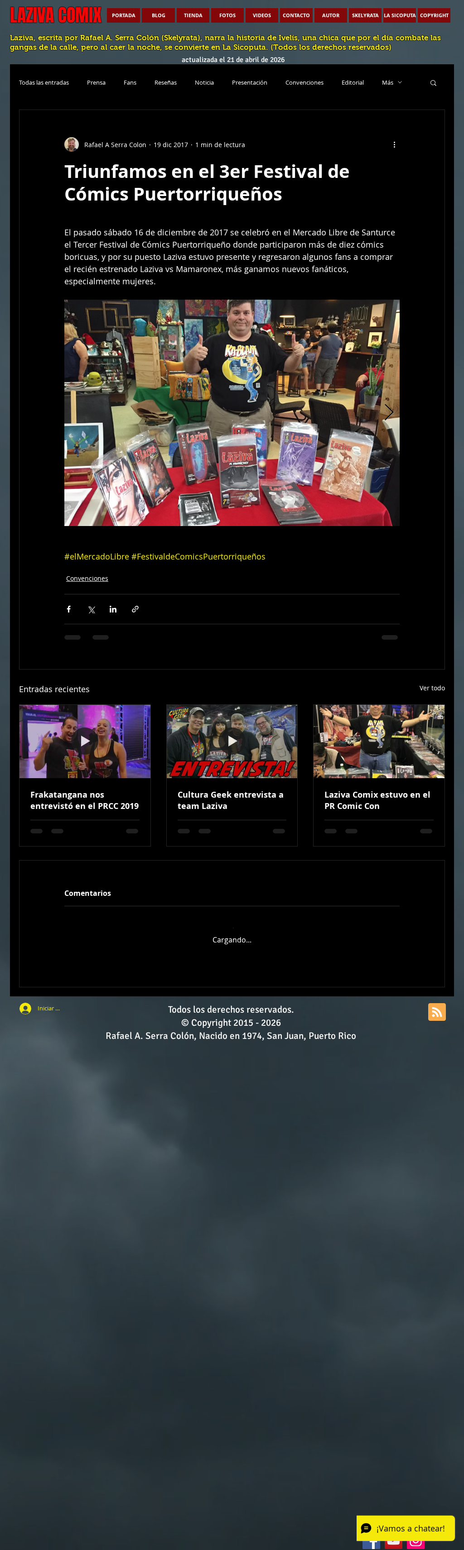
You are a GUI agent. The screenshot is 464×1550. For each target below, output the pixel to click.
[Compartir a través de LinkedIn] (113, 609)
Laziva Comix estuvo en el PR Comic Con (377, 800)
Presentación (249, 82)
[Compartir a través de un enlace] (135, 609)
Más (387, 82)
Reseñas (166, 82)
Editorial (353, 82)
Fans (130, 82)
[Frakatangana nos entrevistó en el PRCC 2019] (84, 741)
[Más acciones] (394, 144)
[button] (433, 82)
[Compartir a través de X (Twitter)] (91, 609)
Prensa (96, 82)
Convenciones (304, 82)
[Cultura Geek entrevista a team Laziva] (232, 741)
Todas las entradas (44, 82)
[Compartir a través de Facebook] (68, 609)
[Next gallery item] (389, 413)
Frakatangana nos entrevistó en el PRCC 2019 (84, 800)
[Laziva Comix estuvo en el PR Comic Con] (379, 741)
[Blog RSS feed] (437, 1005)
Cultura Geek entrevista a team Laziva (231, 800)
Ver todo (432, 688)
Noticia (204, 82)
